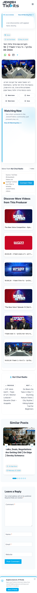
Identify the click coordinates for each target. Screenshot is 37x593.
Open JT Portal (12, 589)
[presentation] (19, 436)
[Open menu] (33, 4)
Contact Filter (26, 183)
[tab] (14, 478)
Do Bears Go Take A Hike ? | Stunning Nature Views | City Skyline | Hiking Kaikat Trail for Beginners (27, 397)
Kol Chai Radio (11, 39)
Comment (10, 504)
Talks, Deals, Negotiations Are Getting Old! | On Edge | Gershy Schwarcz (18, 452)
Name (9, 534)
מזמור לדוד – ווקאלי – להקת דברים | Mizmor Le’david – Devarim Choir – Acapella (10, 394)
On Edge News (13, 466)
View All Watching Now (26, 15)
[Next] (32, 446)
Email (9, 544)
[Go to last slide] (6, 446)
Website (9, 554)
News (8, 35)
